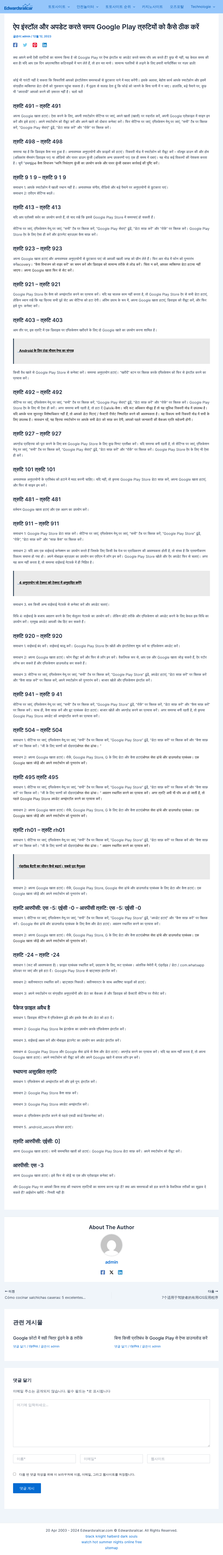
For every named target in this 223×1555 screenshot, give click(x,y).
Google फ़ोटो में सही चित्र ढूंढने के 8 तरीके (48, 1338)
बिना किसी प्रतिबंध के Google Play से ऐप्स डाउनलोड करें (161, 1338)
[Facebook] (15, 44)
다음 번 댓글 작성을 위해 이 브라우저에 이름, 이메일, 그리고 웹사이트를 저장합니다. (77, 1474)
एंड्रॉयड (33, 1346)
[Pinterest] (35, 44)
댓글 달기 (19, 1346)
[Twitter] (25, 44)
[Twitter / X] (111, 1272)
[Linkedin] (44, 44)
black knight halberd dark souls (111, 1536)
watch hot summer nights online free (111, 1542)
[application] (68, 6)
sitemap (111, 1548)
